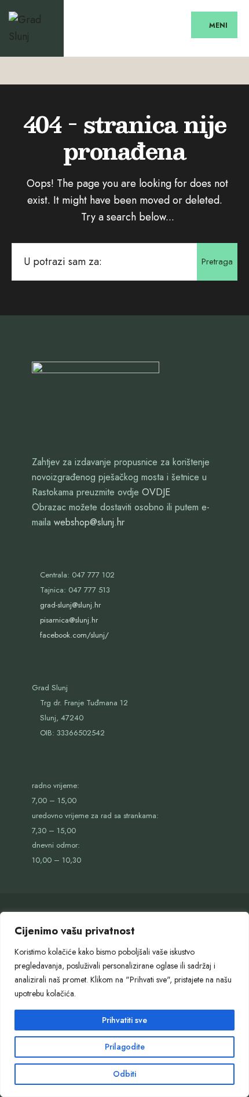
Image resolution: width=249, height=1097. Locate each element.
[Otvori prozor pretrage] (230, 70)
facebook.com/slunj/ (74, 635)
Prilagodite (125, 1046)
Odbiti (124, 1074)
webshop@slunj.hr (89, 522)
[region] (124, 1004)
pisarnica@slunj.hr (69, 619)
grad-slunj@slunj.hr (70, 604)
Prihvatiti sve (124, 1020)
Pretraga (217, 261)
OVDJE (156, 492)
